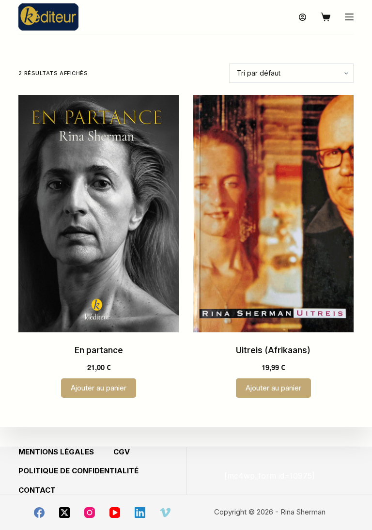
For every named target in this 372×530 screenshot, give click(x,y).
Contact (37, 490)
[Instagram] (89, 512)
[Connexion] (302, 17)
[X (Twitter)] (64, 512)
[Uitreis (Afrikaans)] (273, 213)
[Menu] (349, 17)
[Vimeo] (165, 512)
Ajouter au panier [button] (98, 387)
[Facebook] (39, 512)
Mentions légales (56, 451)
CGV (121, 451)
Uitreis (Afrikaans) (273, 350)
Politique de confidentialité (78, 470)
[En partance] (98, 213)
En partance (99, 350)
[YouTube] (114, 512)
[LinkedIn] (140, 512)
